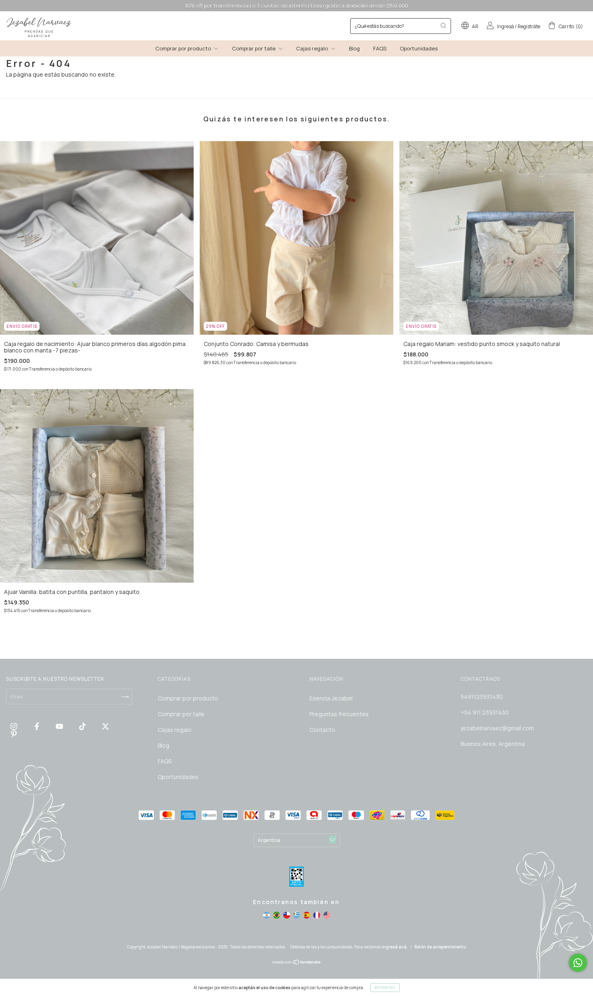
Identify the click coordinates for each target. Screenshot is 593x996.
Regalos (220, 150)
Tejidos (219, 173)
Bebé (216, 139)
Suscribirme (241, 196)
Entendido (385, 987)
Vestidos (220, 162)
